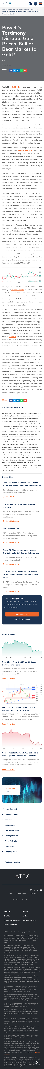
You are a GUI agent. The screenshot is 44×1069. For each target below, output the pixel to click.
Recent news (7, 65)
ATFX (4, 9)
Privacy (33, 893)
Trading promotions (10, 924)
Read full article (12, 497)
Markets (25, 911)
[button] (11, 70)
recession (12, 337)
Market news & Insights (28, 9)
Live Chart (7, 916)
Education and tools (29, 920)
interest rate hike (25, 151)
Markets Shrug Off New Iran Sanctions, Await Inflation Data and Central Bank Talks (21, 575)
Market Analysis (12, 9)
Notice (26, 899)
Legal (10, 893)
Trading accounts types (12, 920)
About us (7, 911)
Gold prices (16, 87)
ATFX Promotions (11, 528)
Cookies (18, 899)
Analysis (25, 916)
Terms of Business (21, 893)
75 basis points (17, 290)
